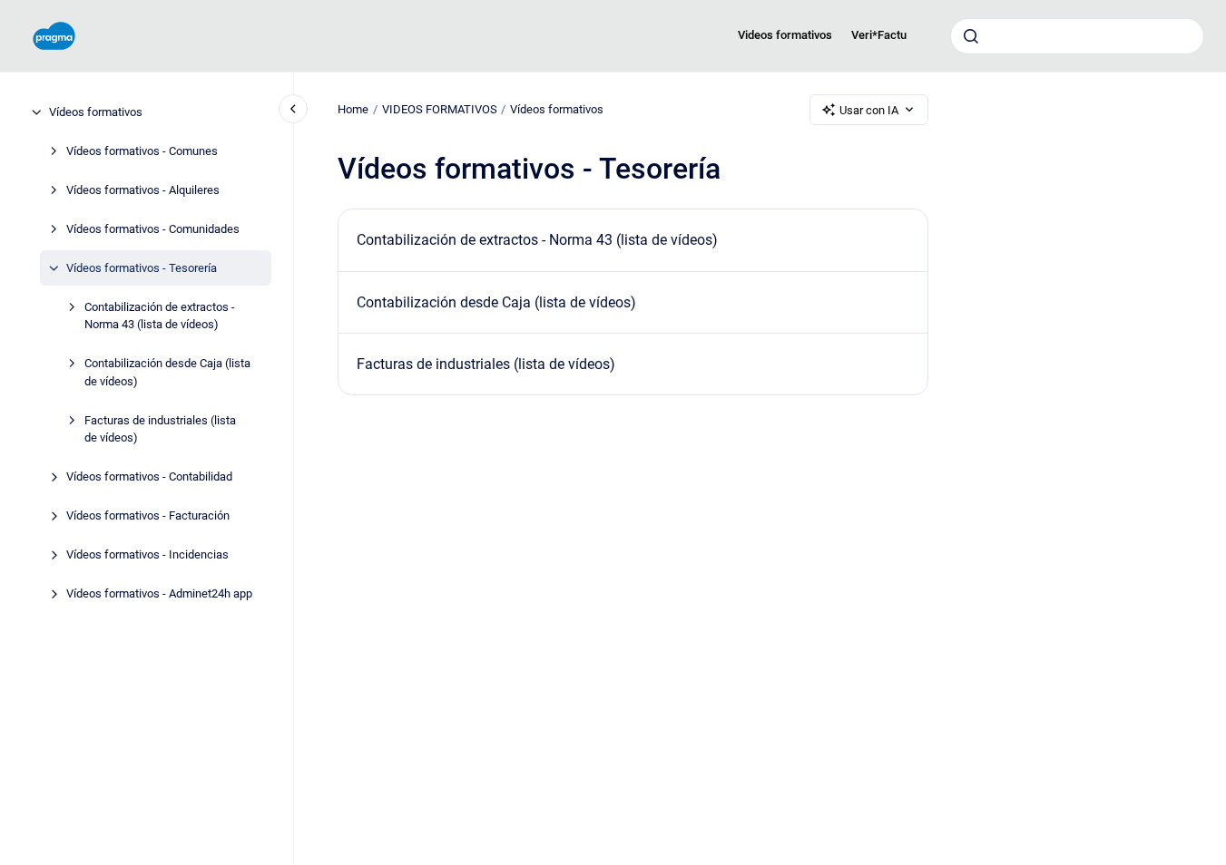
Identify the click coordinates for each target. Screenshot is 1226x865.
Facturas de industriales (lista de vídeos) (160, 429)
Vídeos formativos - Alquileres (143, 190)
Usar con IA (868, 110)
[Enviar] (971, 36)
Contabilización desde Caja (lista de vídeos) (167, 372)
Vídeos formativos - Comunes (142, 151)
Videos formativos (785, 35)
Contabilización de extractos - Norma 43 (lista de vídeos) (159, 316)
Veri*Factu (879, 35)
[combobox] (1077, 36)
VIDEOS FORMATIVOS (439, 109)
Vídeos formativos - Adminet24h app (159, 593)
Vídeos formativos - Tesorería (141, 268)
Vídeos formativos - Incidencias (147, 554)
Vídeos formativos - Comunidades (153, 229)
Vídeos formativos (95, 112)
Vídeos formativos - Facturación (148, 515)
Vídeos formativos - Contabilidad (149, 476)
